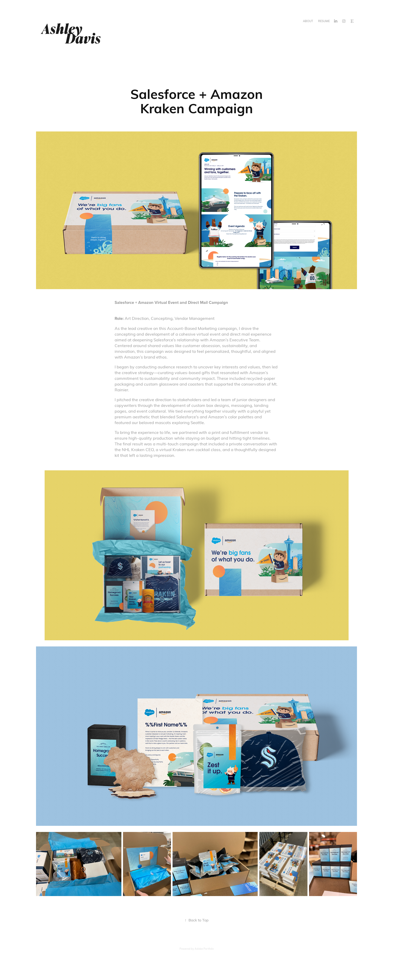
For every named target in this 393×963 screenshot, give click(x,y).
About (308, 21)
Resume (324, 21)
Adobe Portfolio (204, 949)
